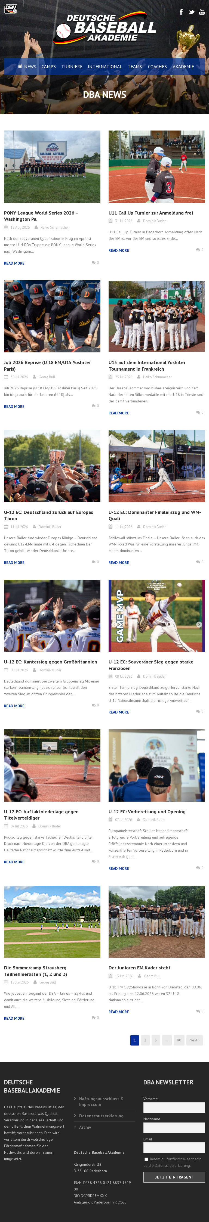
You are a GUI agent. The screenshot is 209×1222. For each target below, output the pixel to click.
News (30, 67)
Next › (194, 1040)
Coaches (157, 67)
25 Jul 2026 (123, 377)
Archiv (85, 1127)
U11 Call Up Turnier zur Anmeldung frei (151, 213)
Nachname (151, 1118)
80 (179, 1040)
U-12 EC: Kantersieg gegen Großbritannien (50, 662)
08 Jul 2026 (123, 676)
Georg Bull (47, 377)
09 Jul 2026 (19, 670)
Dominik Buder (154, 221)
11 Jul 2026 (19, 527)
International (105, 67)
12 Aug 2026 (20, 227)
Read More (14, 263)
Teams (135, 67)
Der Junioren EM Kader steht (140, 967)
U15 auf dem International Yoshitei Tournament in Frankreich (147, 365)
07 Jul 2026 (19, 826)
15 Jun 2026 (20, 982)
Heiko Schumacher (55, 227)
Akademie (183, 67)
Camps (49, 67)
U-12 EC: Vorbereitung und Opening (147, 811)
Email (147, 1139)
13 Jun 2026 (124, 976)
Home (15, 66)
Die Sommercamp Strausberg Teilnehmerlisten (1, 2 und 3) (35, 970)
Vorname (150, 1098)
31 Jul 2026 (123, 221)
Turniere (71, 67)
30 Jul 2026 (19, 377)
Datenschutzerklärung (101, 1115)
